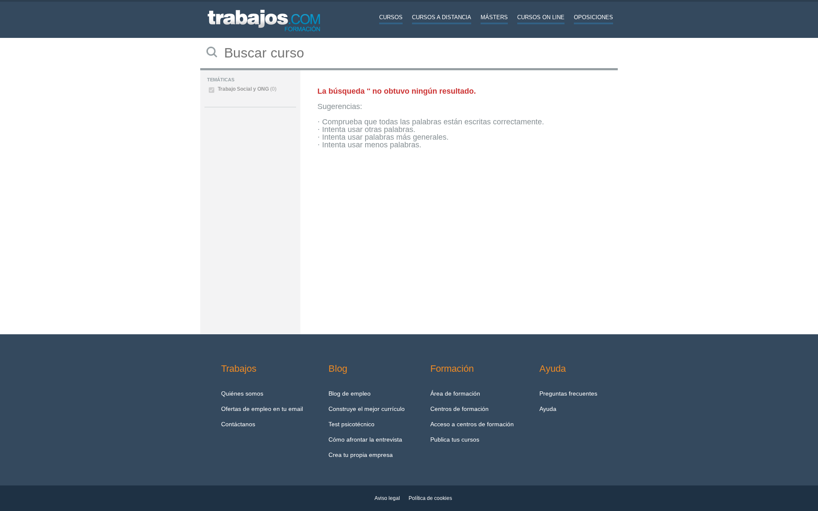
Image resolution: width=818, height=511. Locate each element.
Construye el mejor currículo (366, 408)
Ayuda (547, 408)
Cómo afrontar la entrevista (365, 439)
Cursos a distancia (441, 17)
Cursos (391, 17)
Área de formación (455, 393)
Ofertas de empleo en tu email (262, 408)
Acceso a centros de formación (472, 424)
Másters (494, 17)
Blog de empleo (349, 393)
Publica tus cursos (454, 439)
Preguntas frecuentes (568, 393)
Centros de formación (459, 408)
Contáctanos (238, 424)
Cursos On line (541, 17)
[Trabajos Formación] (264, 36)
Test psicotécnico (351, 424)
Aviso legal (387, 498)
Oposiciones (593, 17)
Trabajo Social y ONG (247, 89)
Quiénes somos (242, 393)
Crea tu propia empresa (360, 454)
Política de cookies (430, 498)
